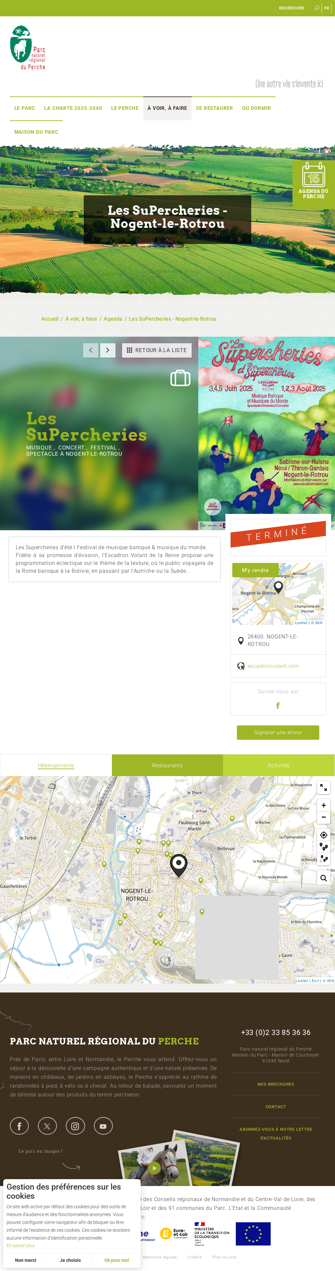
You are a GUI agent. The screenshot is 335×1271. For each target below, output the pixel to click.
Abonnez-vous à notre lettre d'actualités (275, 1134)
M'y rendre (255, 570)
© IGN (317, 622)
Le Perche (125, 108)
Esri (315, 980)
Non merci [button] (25, 1260)
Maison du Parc (36, 132)
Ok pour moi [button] (116, 1260)
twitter (47, 1126)
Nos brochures (275, 1084)
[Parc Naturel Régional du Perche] (27, 47)
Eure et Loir (174, 1234)
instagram (75, 1126)
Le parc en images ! (41, 1151)
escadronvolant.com (273, 666)
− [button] (324, 817)
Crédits (194, 1257)
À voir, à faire (167, 108)
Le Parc (25, 108)
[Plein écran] (323, 787)
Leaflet (301, 622)
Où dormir (256, 108)
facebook (19, 1126)
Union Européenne (253, 1234)
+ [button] (324, 805)
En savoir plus (21, 1245)
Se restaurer (214, 108)
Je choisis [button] (70, 1260)
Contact (276, 1106)
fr (327, 8)
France (212, 1234)
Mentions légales (160, 1257)
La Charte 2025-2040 (73, 108)
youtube (103, 1126)
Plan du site (224, 1257)
